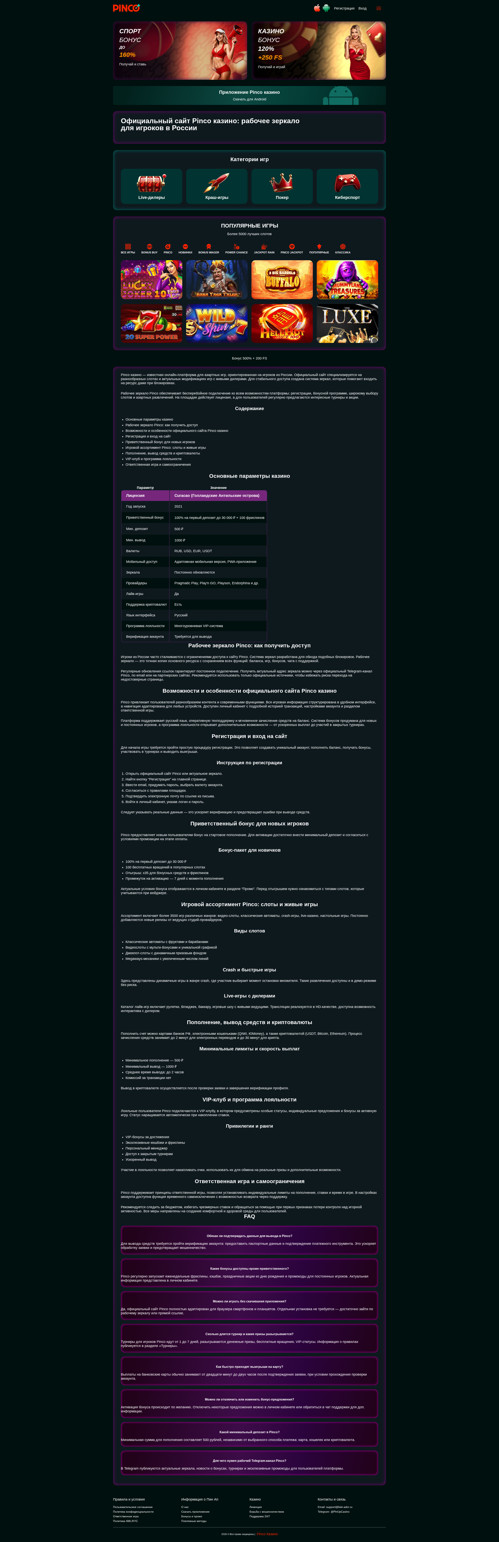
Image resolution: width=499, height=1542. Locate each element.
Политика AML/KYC (125, 1521)
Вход (362, 8)
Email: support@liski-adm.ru (335, 1507)
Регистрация (344, 8)
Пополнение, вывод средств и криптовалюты (163, 453)
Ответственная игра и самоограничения (158, 465)
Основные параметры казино (149, 419)
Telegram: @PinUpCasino (333, 1511)
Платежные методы (193, 1521)
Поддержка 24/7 (260, 1516)
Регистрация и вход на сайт (148, 436)
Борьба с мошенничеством (267, 1511)
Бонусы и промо (191, 1516)
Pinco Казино (267, 1534)
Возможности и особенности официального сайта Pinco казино (177, 431)
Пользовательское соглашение (133, 1507)
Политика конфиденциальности (133, 1511)
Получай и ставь (132, 64)
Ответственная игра (126, 1516)
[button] (492, 1525)
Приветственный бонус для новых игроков (160, 442)
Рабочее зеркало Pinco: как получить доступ (162, 425)
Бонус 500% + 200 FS (249, 358)
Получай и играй (271, 67)
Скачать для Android (249, 99)
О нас (185, 1507)
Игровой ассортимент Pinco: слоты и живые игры (166, 448)
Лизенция (256, 1507)
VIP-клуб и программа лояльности (153, 459)
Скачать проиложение (195, 1511)
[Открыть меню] (378, 8)
